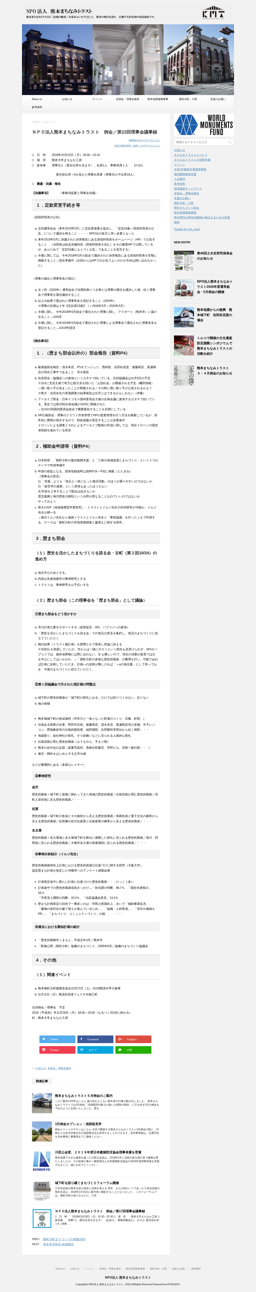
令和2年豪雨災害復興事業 (190, 169)
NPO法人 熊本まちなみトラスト (128, 1277)
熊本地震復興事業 (157, 99)
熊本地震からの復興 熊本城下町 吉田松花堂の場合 (214, 315)
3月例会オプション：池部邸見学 (78, 1124)
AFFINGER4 (173, 1284)
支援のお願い (218, 99)
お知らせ (67, 99)
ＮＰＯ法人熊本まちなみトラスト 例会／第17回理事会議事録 (100, 1211)
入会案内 (179, 179)
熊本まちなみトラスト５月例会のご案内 (84, 1095)
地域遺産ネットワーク (188, 188)
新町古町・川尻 (188, 99)
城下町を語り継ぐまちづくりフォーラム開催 (87, 1183)
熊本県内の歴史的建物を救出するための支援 (202, 217)
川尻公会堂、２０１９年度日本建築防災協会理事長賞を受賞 (98, 1152)
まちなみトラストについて (191, 155)
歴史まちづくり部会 (186, 207)
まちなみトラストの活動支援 (192, 159)
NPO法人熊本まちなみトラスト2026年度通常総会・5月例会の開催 (215, 287)
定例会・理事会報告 (127, 99)
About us (37, 99)
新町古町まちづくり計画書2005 (64, 1239)
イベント (97, 99)
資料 (177, 222)
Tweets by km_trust (187, 229)
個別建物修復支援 (185, 174)
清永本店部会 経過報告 (58, 1244)
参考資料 (37, 107)
